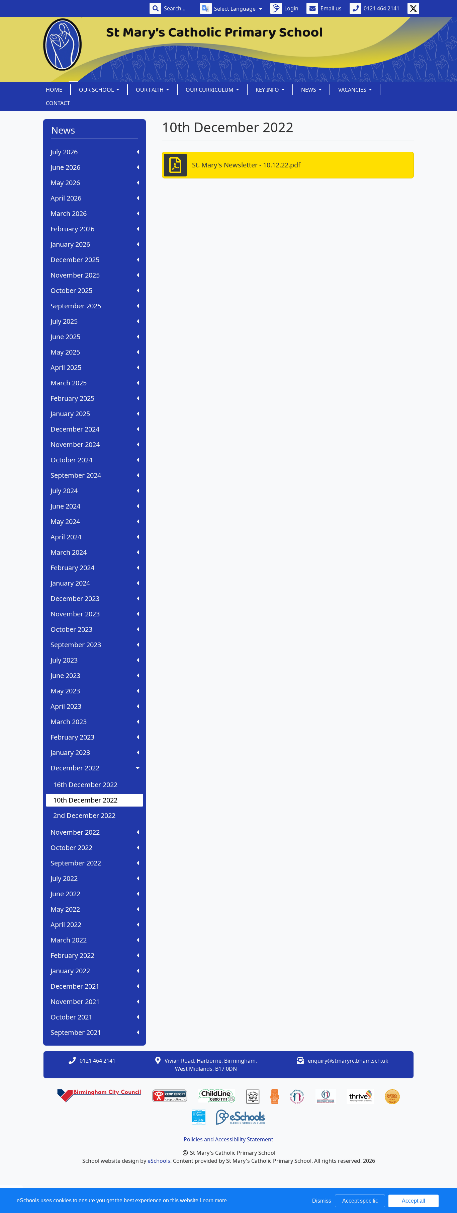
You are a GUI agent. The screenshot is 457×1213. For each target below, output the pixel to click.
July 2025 (64, 321)
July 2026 (64, 151)
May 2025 (65, 352)
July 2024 (64, 490)
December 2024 (75, 429)
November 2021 (75, 1001)
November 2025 (75, 275)
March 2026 (69, 213)
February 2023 (72, 737)
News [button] (309, 89)
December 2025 (75, 259)
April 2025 (66, 367)
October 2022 (71, 847)
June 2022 (65, 893)
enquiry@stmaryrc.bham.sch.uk (348, 1060)
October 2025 (71, 290)
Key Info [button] (268, 89)
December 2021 (75, 986)
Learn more (213, 1200)
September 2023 (76, 644)
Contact (58, 103)
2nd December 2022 (84, 815)
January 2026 (70, 244)
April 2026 (66, 198)
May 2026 (65, 182)
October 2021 (71, 1016)
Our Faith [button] (150, 89)
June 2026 (65, 167)
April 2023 (66, 706)
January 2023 (70, 752)
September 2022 (76, 862)
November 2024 (75, 444)
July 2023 (64, 660)
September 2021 (76, 1032)
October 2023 (71, 629)
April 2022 (66, 924)
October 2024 (71, 459)
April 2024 (66, 536)
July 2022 (64, 878)
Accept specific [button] (360, 1201)
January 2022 (70, 970)
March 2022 (69, 939)
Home (54, 89)
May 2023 (65, 690)
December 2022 (75, 767)
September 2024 (76, 475)
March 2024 (69, 552)
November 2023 (75, 613)
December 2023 (75, 598)
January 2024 (70, 583)
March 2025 (69, 382)
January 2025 (70, 413)
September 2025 (76, 305)
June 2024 (65, 506)
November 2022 (75, 832)
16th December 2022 (85, 784)
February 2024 (72, 567)
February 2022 (72, 955)
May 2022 (65, 909)
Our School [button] (97, 89)
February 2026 (72, 228)
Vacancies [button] (353, 89)
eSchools (159, 1160)
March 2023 (69, 721)
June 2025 (65, 336)
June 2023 (65, 675)
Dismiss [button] (321, 1201)
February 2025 (72, 398)
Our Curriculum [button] (210, 89)
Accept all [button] (413, 1201)
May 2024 (65, 521)
